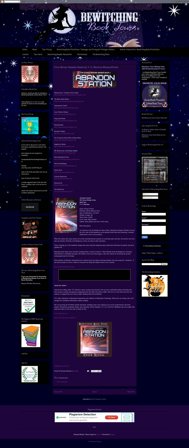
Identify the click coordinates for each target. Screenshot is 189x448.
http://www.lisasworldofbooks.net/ (64, 114)
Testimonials (82, 54)
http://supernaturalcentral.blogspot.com (66, 108)
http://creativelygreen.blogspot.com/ (65, 140)
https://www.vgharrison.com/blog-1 (65, 318)
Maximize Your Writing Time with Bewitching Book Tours (153, 68)
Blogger (112, 434)
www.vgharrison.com (61, 313)
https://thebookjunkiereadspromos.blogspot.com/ (69, 101)
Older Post (131, 391)
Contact (25, 54)
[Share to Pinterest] (100, 371)
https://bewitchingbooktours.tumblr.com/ (66, 159)
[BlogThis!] (94, 371)
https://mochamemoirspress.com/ (64, 267)
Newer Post (58, 391)
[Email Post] (88, 371)
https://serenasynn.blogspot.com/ (64, 172)
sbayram (98, 434)
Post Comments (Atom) (98, 399)
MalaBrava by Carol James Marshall (154, 118)
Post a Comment (62, 382)
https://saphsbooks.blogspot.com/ (64, 146)
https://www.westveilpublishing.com (65, 166)
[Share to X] (96, 371)
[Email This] (92, 371)
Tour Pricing (47, 49)
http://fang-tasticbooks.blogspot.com (65, 120)
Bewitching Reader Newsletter (60, 54)
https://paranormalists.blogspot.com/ (65, 127)
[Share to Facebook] (98, 371)
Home (24, 49)
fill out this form (36, 102)
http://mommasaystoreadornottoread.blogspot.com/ (70, 95)
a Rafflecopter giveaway (61, 366)
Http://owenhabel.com (61, 185)
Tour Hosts (38, 54)
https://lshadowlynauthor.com (64, 178)
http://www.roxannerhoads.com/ (64, 133)
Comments (148, 198)
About (34, 49)
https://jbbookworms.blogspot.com (65, 153)
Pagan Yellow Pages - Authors (152, 253)
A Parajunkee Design (94, 441)
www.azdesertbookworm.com (63, 191)
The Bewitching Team (101, 54)
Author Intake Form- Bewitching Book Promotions (139, 49)
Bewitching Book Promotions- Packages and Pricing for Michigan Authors (86, 49)
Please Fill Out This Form (30, 283)
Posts (146, 194)
